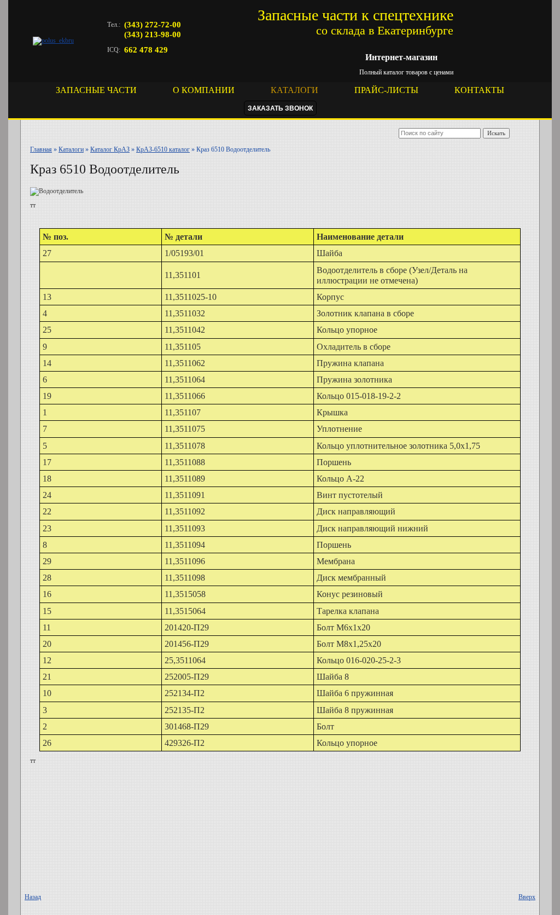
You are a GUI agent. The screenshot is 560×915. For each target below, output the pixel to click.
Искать (496, 133)
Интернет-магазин (401, 57)
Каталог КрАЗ (110, 149)
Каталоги (71, 149)
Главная (41, 149)
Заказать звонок (280, 108)
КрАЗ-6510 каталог (163, 149)
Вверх (526, 897)
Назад (33, 897)
